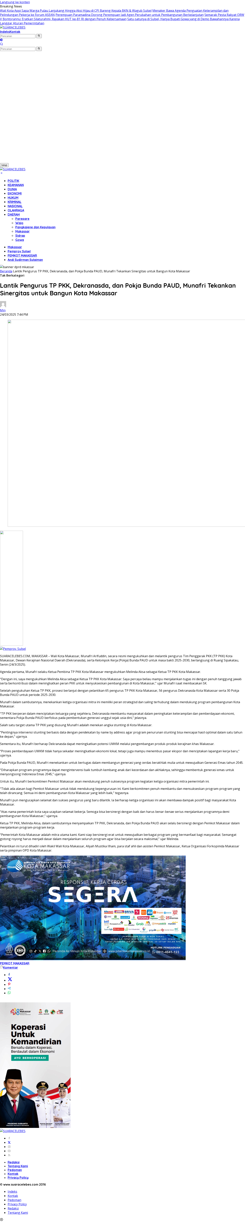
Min (3, 310)
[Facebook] (9, 1138)
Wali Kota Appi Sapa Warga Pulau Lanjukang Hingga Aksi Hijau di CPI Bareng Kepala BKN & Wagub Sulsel (76, 10)
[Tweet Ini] (10, 980)
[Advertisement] (20, 108)
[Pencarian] (1, 44)
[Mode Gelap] (1, 40)
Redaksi (14, 1162)
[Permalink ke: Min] (3, 306)
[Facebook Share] (9, 975)
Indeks (5, 32)
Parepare (22, 219)
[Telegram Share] (9, 989)
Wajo (19, 223)
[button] (39, 36)
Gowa (19, 240)
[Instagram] (9, 1147)
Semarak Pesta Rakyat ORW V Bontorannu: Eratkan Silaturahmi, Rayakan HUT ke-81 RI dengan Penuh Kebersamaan (122, 17)
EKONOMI (15, 193)
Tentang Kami (18, 1166)
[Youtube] (9, 1151)
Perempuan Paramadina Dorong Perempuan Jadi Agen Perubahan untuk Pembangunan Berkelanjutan (130, 15)
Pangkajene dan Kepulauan (35, 227)
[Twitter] (9, 1142)
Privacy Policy (18, 1177)
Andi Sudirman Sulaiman (25, 260)
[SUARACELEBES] (12, 27)
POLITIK (13, 181)
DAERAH (14, 214)
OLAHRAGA (16, 210)
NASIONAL (15, 206)
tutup (4, 165)
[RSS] (9, 1155)
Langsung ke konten (15, 2)
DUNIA (12, 189)
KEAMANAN (16, 185)
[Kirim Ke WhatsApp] (9, 993)
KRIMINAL (14, 202)
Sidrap (20, 235)
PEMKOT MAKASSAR (22, 255)
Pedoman (15, 1170)
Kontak (15, 32)
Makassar (22, 231)
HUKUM (13, 198)
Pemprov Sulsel (19, 251)
